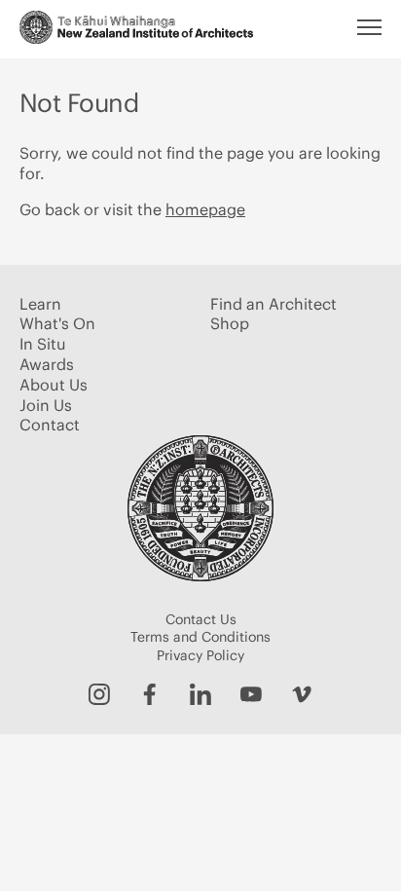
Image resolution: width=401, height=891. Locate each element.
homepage (205, 209)
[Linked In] (200, 694)
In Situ (42, 343)
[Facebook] (150, 694)
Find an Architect (273, 304)
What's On (57, 323)
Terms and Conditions (200, 637)
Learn (40, 304)
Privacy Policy (200, 655)
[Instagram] (99, 694)
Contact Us (201, 619)
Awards (46, 364)
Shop (229, 323)
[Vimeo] (301, 694)
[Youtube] (251, 694)
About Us (53, 384)
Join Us (45, 405)
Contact (49, 424)
